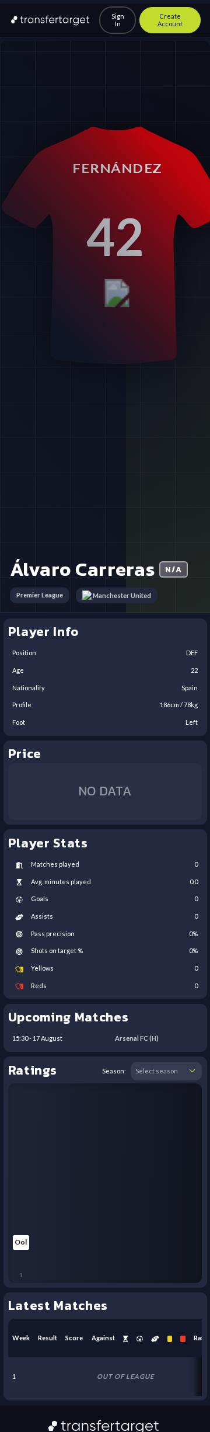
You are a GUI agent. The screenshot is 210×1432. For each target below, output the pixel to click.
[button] (192, 1071)
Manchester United (122, 595)
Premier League (39, 595)
